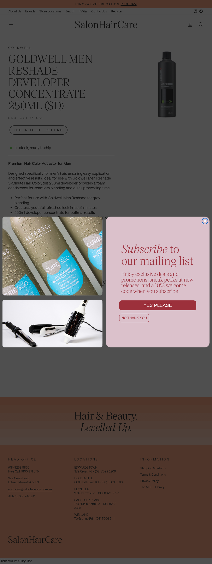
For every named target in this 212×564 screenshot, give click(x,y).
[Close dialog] (205, 221)
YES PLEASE (157, 305)
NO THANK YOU (134, 318)
